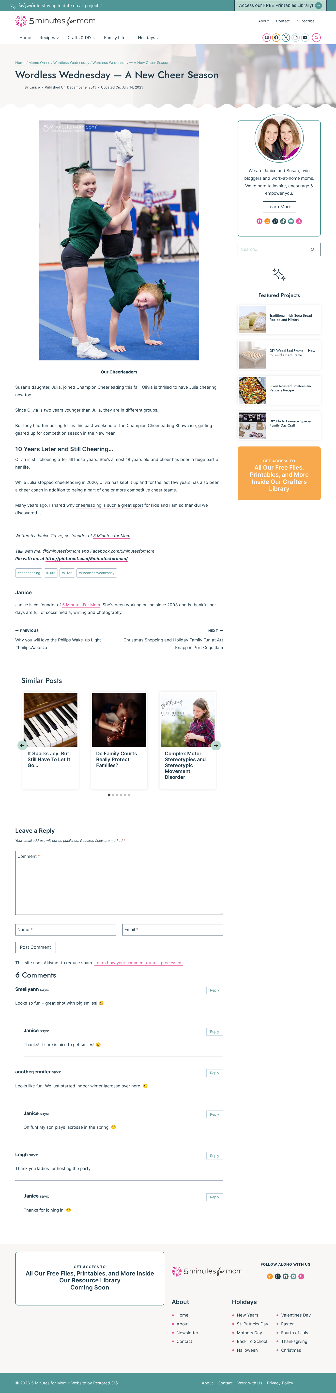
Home (25, 37)
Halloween (247, 1350)
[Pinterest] (266, 37)
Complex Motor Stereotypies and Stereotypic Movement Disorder (185, 765)
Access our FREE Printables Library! (276, 5)
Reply (214, 990)
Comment (28, 856)
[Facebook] (276, 37)
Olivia (67, 573)
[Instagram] (295, 37)
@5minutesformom (61, 551)
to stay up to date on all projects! (60, 5)
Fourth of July (294, 1332)
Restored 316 (105, 1382)
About (263, 21)
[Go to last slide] (22, 745)
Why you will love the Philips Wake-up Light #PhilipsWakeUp (58, 639)
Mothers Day (249, 1332)
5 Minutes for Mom (111, 535)
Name (25, 929)
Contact (283, 21)
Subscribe (306, 21)
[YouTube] (305, 37)
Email (131, 929)
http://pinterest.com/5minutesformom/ (87, 558)
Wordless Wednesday (97, 573)
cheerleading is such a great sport (109, 505)
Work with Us (249, 1382)
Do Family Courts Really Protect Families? (116, 759)
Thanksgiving (294, 1341)
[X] (286, 37)
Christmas (291, 1350)
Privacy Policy (280, 1382)
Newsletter (187, 1332)
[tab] (109, 795)
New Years (247, 1315)
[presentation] (50, 720)
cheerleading (28, 573)
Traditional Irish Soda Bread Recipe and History (291, 317)
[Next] (216, 745)
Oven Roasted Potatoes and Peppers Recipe (291, 388)
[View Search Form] (316, 37)
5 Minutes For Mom (81, 604)
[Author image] (19, 87)
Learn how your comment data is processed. (138, 962)
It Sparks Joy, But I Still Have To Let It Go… (50, 759)
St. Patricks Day (252, 1323)
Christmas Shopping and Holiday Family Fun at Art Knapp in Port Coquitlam (173, 639)
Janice (35, 87)
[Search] (312, 249)
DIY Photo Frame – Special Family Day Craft (291, 423)
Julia (51, 573)
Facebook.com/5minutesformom (122, 551)
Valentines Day (296, 1315)
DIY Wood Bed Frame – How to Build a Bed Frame (292, 352)
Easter (287, 1323)
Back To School (252, 1341)
